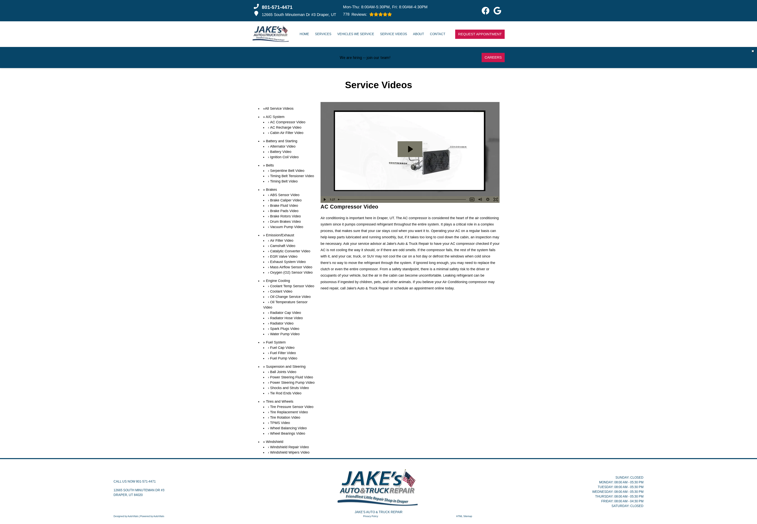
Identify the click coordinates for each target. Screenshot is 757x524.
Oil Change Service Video (290, 297)
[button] (485, 11)
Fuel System (276, 342)
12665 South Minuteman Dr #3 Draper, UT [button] (299, 14)
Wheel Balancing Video (288, 428)
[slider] (402, 199)
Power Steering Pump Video (292, 383)
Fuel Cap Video (282, 348)
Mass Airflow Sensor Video (291, 267)
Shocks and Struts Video (289, 388)
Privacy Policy (370, 516)
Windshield (274, 442)
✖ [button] (752, 51)
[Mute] (480, 199)
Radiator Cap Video (285, 313)
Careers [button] (493, 57)
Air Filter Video (281, 240)
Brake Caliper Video (286, 200)
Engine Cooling (278, 281)
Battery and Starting (281, 141)
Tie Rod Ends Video (285, 393)
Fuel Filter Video (283, 353)
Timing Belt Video (284, 181)
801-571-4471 (146, 481)
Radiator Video (282, 323)
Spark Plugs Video (284, 329)
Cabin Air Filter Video (286, 133)
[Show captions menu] (472, 199)
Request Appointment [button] (480, 34)
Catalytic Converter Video (290, 251)
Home (304, 34)
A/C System (275, 117)
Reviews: (355, 14)
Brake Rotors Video (285, 216)
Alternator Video (283, 146)
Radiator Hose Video (286, 318)
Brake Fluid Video (284, 206)
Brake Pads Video (284, 211)
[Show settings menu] (488, 199)
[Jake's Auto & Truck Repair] (271, 34)
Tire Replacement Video (289, 412)
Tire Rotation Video (285, 417)
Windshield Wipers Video (290, 452)
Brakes (271, 190)
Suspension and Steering (286, 367)
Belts (270, 165)
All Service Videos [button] (279, 108)
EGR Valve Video (283, 256)
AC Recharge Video (285, 127)
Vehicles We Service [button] (355, 34)
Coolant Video (281, 291)
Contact (437, 34)
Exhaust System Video (288, 262)
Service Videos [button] (393, 34)
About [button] (418, 34)
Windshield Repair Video (289, 447)
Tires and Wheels (279, 401)
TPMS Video (280, 423)
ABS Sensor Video (284, 195)
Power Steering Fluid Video (291, 377)
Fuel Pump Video (283, 358)
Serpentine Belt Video (287, 171)
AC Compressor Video (287, 122)
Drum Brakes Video (285, 222)
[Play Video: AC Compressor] (410, 149)
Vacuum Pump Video (286, 227)
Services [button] (323, 34)
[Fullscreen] (496, 199)
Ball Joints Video (283, 372)
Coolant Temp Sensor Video (292, 286)
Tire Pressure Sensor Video (291, 407)
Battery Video (280, 152)
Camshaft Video (282, 246)
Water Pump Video (285, 334)
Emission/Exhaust (280, 235)
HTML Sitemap (464, 516)
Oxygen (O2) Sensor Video (291, 272)
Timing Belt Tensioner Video (292, 176)
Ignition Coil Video (284, 157)
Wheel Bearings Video (287, 433)
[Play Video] (324, 199)
